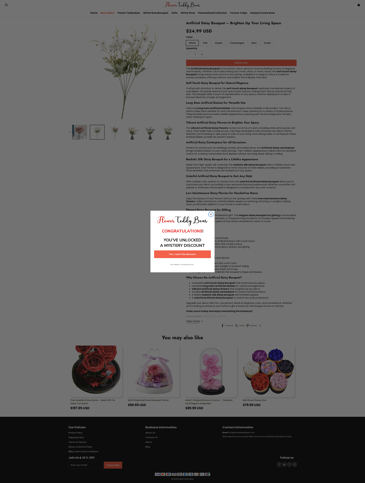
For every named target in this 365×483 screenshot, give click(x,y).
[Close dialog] (210, 214)
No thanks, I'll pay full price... (183, 264)
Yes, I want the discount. (182, 254)
